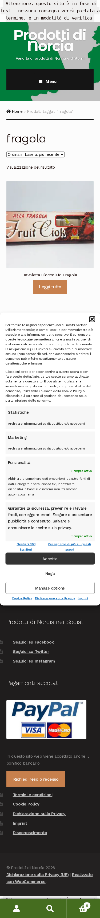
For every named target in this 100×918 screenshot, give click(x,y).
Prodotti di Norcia (49, 40)
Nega (50, 573)
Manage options (50, 588)
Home (17, 111)
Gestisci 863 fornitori (26, 546)
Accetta (49, 558)
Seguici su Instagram (34, 661)
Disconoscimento (30, 832)
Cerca (50, 908)
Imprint (83, 598)
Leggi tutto (50, 286)
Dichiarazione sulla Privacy (55, 598)
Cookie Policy (22, 598)
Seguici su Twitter (31, 651)
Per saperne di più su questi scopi (69, 546)
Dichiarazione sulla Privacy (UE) (37, 874)
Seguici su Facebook (33, 642)
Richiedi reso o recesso (35, 779)
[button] (92, 319)
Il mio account (16, 908)
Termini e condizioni (33, 794)
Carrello (77, 904)
